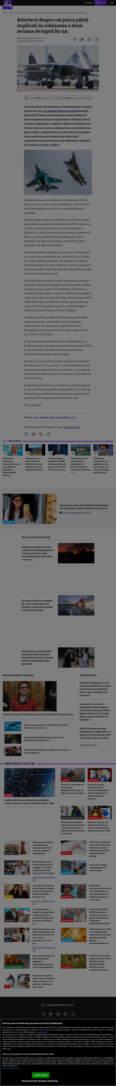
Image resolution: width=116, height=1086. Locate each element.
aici (72, 1041)
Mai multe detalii (41, 1032)
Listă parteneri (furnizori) (11, 1068)
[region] (58, 1052)
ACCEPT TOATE (40, 1075)
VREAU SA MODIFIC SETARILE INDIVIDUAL (39, 1081)
